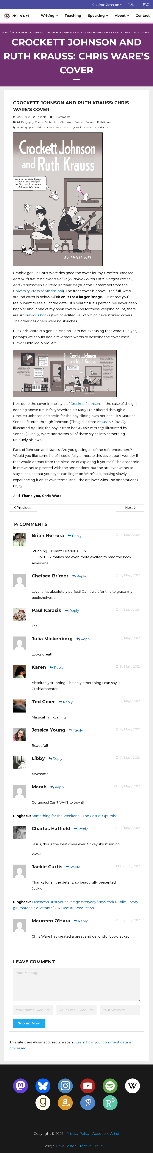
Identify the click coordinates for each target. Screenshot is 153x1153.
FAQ (146, 4)
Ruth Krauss (101, 32)
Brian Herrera (48, 535)
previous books (37, 315)
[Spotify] (110, 1086)
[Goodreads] (43, 1102)
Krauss (102, 422)
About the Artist (105, 1134)
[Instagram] (65, 1086)
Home (5, 32)
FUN (131, 5)
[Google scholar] (87, 1102)
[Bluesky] (43, 1086)
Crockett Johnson (105, 5)
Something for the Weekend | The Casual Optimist (74, 816)
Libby (38, 758)
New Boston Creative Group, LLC (83, 1146)
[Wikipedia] (132, 1086)
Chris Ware (63, 32)
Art (14, 32)
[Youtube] (87, 1086)
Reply (77, 536)
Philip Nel (41, 116)
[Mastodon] (20, 1086)
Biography (24, 32)
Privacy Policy (78, 1134)
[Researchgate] (110, 1102)
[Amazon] (65, 1102)
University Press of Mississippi (38, 291)
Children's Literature (43, 32)
